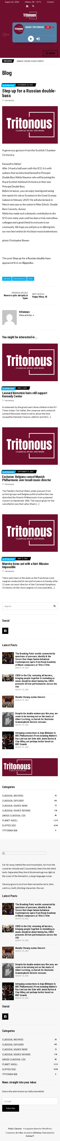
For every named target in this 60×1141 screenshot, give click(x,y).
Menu (51, 53)
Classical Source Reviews (16, 810)
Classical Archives (12, 795)
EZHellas (37, 1133)
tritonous (9, 100)
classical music (19, 279)
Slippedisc (27, 262)
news (31, 279)
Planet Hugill (10, 820)
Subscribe (10, 1108)
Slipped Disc (8, 85)
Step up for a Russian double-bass (32, 258)
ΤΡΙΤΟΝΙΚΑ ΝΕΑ (9, 830)
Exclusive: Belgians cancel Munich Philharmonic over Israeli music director (26, 478)
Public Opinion (15, 1128)
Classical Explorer (13, 800)
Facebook (27, 6)
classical (7, 279)
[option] (37, 61)
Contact (50, 2)
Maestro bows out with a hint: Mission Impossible (25, 565)
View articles (25, 315)
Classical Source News (15, 805)
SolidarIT (30, 1136)
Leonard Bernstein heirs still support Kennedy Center (24, 394)
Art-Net (19, 1133)
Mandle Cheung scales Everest (30, 697)
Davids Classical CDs (13, 815)
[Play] (31, 38)
